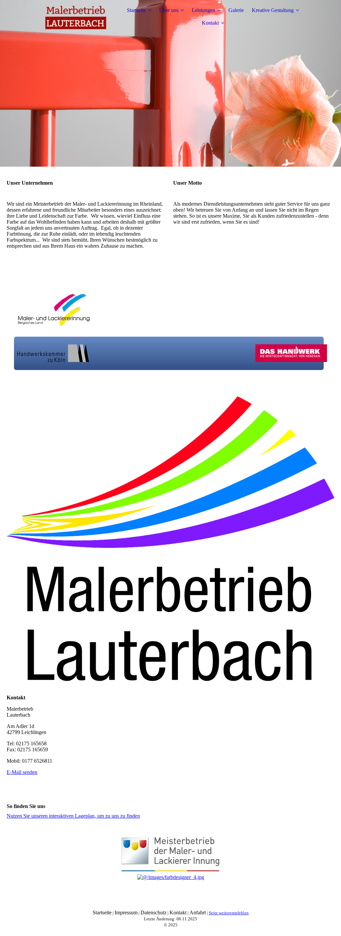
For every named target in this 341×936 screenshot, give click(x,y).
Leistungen (203, 10)
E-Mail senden (22, 772)
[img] (75, 16)
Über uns (168, 10)
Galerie (236, 10)
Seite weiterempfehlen (229, 912)
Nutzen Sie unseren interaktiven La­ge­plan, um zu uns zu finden (73, 816)
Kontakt (210, 23)
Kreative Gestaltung (273, 10)
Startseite (136, 10)
